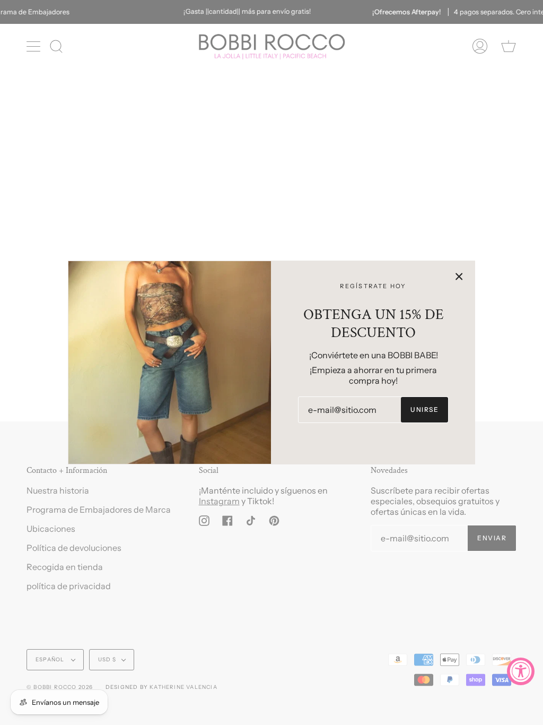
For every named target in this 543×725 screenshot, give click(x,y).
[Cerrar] (459, 276)
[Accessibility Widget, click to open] (521, 671)
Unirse (424, 409)
